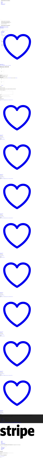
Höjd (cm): (1, 75)
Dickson (1, 422)
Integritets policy (3, 4)
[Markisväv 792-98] (2, 84)
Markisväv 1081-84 (2, 216)
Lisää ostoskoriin (1, 77)
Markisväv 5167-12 (2, 137)
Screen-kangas (2, 448)
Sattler (15, 422)
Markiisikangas (3, 65)
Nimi (0, 95)
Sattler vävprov (18, 422)
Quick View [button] (1, 135)
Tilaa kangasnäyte (3, 447)
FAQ (1, 3)
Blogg (1, 2)
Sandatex (6, 65)
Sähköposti (1, 96)
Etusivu (1, 65)
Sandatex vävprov (11, 422)
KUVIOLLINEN (9, 65)
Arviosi (1, 94)
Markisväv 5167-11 (2, 334)
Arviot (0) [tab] (2, 85)
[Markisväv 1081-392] (2, 81)
